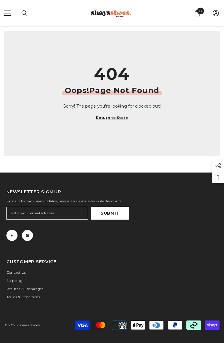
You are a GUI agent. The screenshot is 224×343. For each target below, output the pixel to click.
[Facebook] (12, 235)
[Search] (24, 13)
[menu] (7, 13)
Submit (110, 213)
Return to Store (112, 118)
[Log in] (216, 13)
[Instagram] (27, 235)
